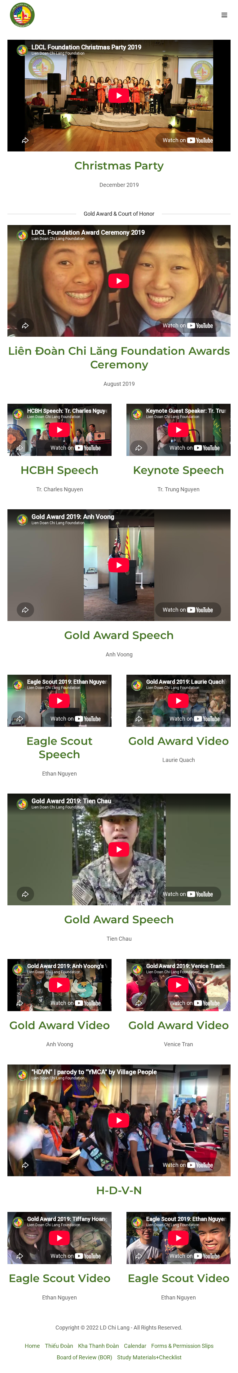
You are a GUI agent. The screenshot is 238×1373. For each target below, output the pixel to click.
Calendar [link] (135, 1346)
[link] (22, 14)
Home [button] (32, 1346)
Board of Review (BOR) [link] (84, 1357)
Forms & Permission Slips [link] (182, 1346)
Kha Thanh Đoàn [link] (98, 1346)
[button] (224, 15)
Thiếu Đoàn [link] (59, 1346)
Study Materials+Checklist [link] (149, 1357)
